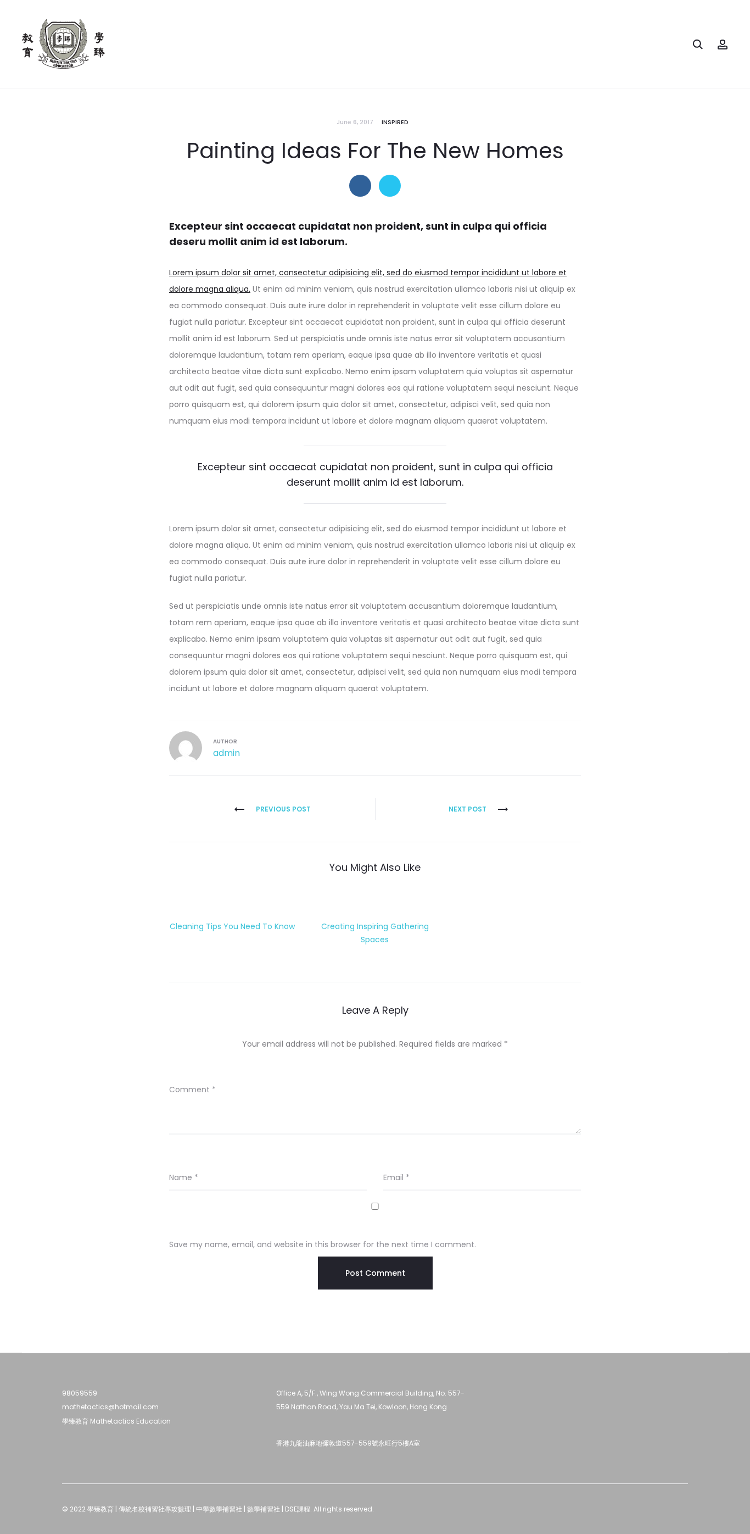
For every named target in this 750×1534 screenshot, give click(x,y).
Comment (192, 1089)
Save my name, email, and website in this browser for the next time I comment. (322, 1244)
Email (396, 1177)
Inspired (395, 122)
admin (226, 753)
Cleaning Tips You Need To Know (232, 926)
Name (183, 1177)
